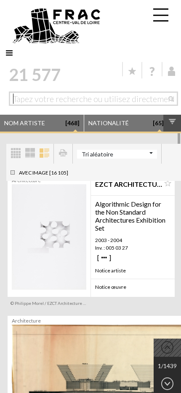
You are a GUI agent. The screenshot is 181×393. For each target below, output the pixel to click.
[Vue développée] (44, 153)
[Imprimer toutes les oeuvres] (63, 153)
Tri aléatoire (97, 154)
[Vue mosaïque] (16, 153)
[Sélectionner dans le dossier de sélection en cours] (167, 183)
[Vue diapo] (30, 153)
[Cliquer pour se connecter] (172, 71)
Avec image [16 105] (43, 173)
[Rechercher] (173, 99)
